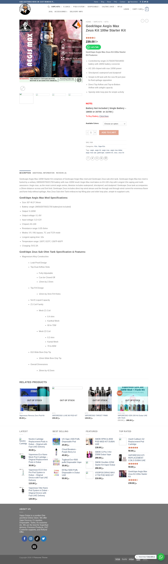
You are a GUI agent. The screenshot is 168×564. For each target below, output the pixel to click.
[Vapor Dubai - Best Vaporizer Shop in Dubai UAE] (31, 9)
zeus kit (121, 153)
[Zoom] (22, 88)
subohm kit (109, 153)
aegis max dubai (116, 150)
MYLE (120, 7)
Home (96, 2)
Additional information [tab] (43, 173)
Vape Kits (55, 7)
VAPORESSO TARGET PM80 (96, 415)
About (109, 2)
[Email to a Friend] (97, 158)
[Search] (49, 6)
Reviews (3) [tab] (61, 173)
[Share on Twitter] (93, 158)
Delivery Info (76, 12)
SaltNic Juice (108, 7)
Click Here (104, 116)
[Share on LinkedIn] (106, 158)
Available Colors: (92, 123)
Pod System (78, 7)
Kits (106, 22)
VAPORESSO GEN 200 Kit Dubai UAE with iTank (132, 416)
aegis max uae (91, 153)
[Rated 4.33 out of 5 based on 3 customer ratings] (106, 38)
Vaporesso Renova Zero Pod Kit (31, 415)
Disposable (93, 7)
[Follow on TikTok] (37, 538)
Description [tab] (25, 173)
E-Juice (66, 7)
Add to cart (109, 132)
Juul (51, 12)
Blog (102, 2)
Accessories (60, 12)
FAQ (115, 2)
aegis (92, 150)
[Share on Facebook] (88, 158)
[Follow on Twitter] (145, 2)
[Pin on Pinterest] (101, 158)
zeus (115, 153)
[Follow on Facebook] (140, 2)
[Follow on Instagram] (142, 2)
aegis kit (98, 150)
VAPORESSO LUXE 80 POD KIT (64, 415)
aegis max (105, 150)
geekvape (100, 153)
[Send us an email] (147, 2)
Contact (122, 2)
